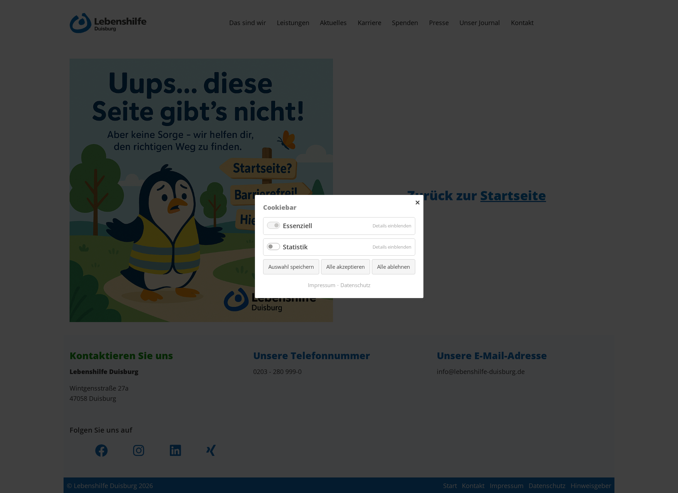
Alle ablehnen (393, 266)
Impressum (321, 285)
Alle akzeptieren (345, 266)
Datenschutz (355, 285)
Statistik (295, 247)
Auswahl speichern (291, 266)
